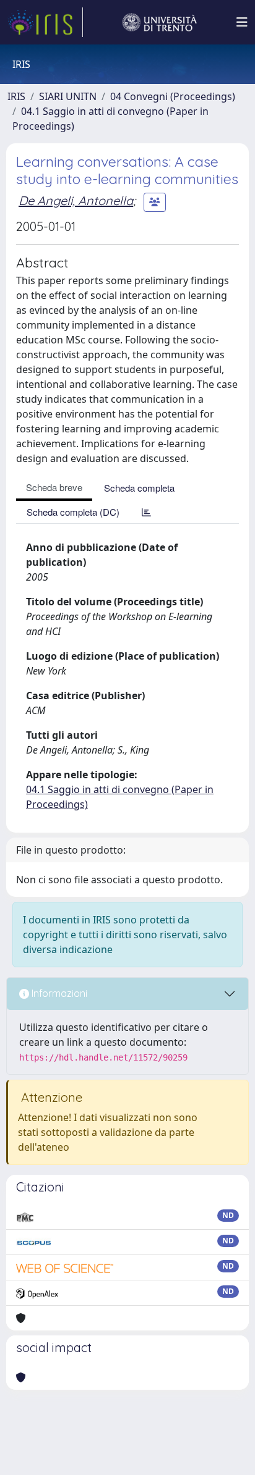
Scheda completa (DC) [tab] (73, 511)
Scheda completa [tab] (139, 487)
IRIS (16, 96)
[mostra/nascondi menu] (242, 22)
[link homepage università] (159, 22)
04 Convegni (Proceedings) (172, 96)
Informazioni (58, 993)
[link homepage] (45, 22)
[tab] (146, 512)
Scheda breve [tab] (54, 487)
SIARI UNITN (68, 96)
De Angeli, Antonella (76, 200)
